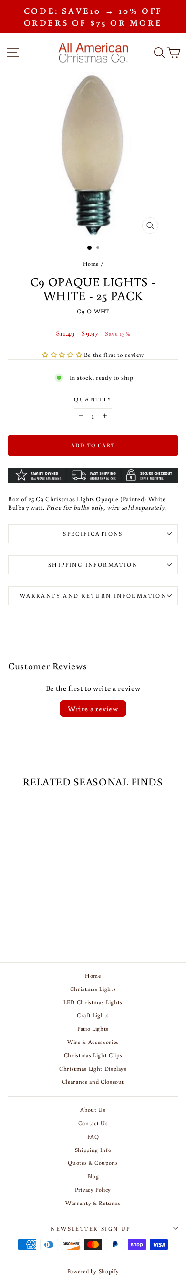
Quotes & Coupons (93, 1162)
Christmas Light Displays (93, 1068)
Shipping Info (93, 1149)
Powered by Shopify (93, 1271)
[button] (63, 355)
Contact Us (93, 1123)
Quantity (93, 399)
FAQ (93, 1136)
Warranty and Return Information (93, 595)
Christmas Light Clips (93, 1055)
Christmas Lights (93, 988)
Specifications (93, 533)
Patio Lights (93, 1028)
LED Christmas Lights (93, 1002)
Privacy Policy (93, 1189)
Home (91, 263)
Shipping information (93, 564)
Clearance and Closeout (93, 1081)
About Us (92, 1109)
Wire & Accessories (93, 1041)
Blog (93, 1176)
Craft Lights (93, 1015)
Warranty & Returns (93, 1202)
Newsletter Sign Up (90, 1228)
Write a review (93, 708)
